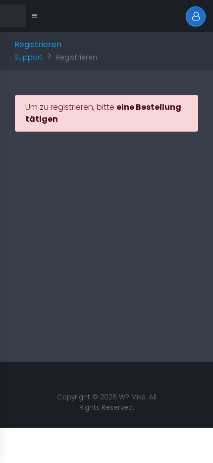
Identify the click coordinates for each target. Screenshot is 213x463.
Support (28, 57)
